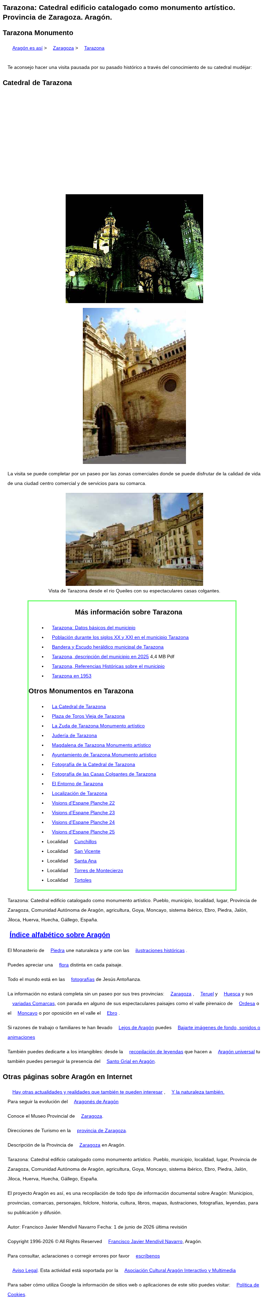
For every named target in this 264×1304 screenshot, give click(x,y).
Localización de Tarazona (79, 793)
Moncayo (27, 1013)
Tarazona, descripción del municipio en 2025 (100, 656)
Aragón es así (27, 48)
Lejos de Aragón (136, 1027)
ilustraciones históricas (160, 950)
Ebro (112, 1013)
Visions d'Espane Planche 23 (83, 812)
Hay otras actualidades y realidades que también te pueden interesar (87, 1092)
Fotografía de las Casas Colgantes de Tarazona (104, 774)
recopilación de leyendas (156, 1051)
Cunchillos (85, 841)
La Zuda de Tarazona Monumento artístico (98, 725)
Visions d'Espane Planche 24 (83, 822)
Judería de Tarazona (74, 735)
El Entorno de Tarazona (77, 783)
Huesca (232, 993)
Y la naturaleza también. (198, 1092)
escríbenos (148, 1256)
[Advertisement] (132, 141)
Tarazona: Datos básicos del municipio (93, 627)
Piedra (58, 950)
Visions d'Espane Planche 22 (83, 803)
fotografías (83, 979)
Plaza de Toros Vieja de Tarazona (88, 716)
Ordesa (247, 1003)
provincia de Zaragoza (101, 1130)
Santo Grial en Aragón (131, 1061)
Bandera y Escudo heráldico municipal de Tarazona (108, 647)
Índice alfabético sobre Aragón (60, 935)
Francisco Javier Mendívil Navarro (145, 1241)
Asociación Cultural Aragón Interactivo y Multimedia (180, 1270)
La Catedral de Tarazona (79, 706)
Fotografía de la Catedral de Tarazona (93, 764)
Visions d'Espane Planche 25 (83, 832)
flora (64, 964)
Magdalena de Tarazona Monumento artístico (101, 745)
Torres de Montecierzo (98, 870)
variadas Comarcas (33, 1003)
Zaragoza (63, 48)
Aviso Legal (24, 1270)
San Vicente (87, 851)
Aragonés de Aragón (96, 1101)
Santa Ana (85, 860)
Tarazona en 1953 (71, 676)
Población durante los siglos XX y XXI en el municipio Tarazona (120, 637)
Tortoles (82, 880)
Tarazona (94, 48)
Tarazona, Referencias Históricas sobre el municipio (108, 666)
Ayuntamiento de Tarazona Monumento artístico (104, 754)
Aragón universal (236, 1051)
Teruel (207, 993)
